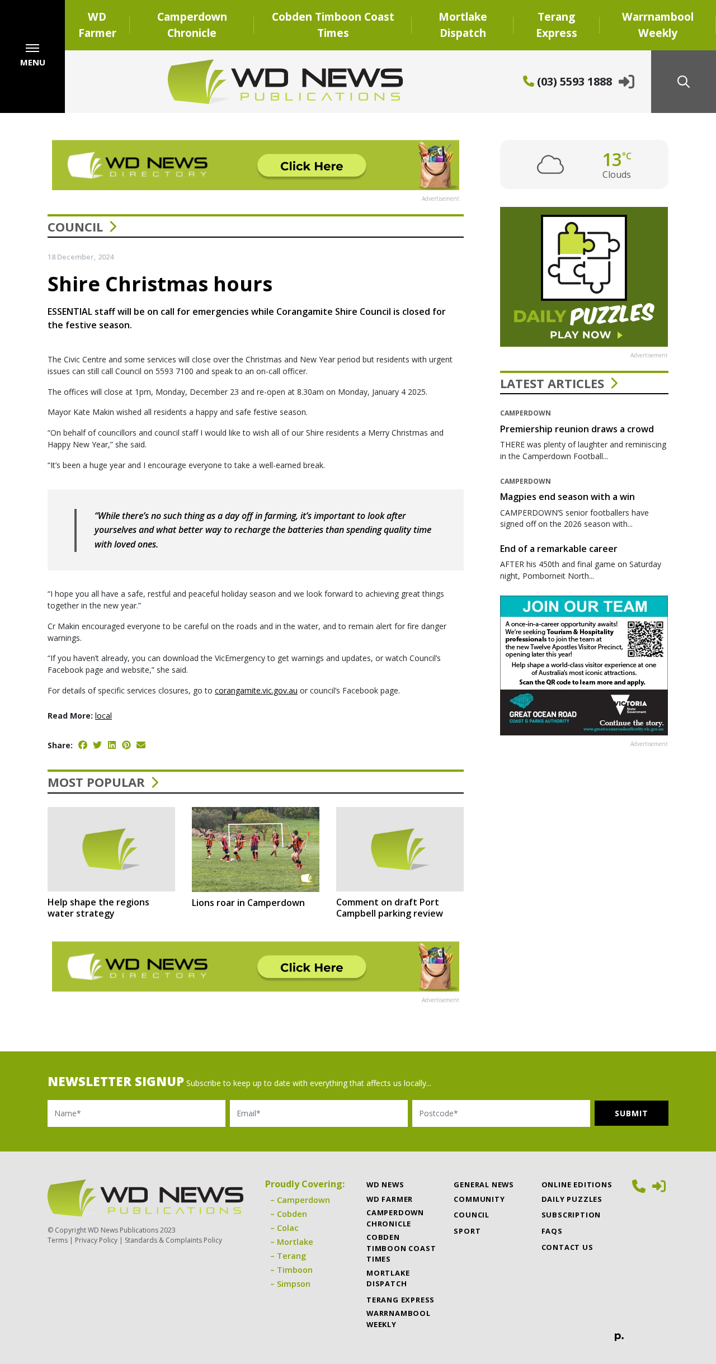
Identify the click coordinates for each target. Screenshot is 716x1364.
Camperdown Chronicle (192, 24)
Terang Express (556, 24)
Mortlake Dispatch (463, 24)
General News (484, 1184)
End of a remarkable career (559, 548)
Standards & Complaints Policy (173, 1240)
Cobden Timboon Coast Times (333, 24)
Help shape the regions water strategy (98, 907)
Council (75, 226)
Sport (467, 1231)
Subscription (571, 1215)
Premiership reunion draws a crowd (577, 429)
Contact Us (567, 1247)
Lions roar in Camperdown (248, 902)
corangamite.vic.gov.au (256, 690)
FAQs (552, 1231)
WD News (385, 1184)
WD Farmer (97, 24)
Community (479, 1199)
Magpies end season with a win (567, 496)
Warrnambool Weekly (658, 24)
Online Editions (577, 1184)
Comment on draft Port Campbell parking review (389, 907)
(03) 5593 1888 (573, 81)
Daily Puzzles (571, 1199)
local (103, 715)
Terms (58, 1240)
